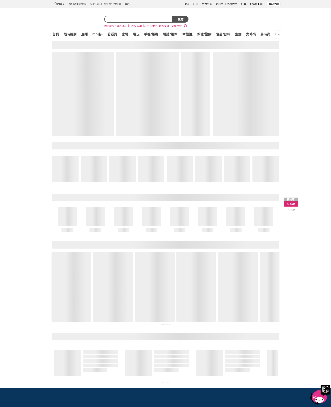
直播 (84, 34)
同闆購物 (177, 26)
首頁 (55, 34)
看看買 (112, 34)
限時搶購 (70, 34)
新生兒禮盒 (150, 26)
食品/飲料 (223, 34)
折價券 (244, 4)
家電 (125, 34)
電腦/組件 (170, 34)
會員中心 (207, 4)
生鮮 (238, 34)
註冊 (195, 4)
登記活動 (274, 4)
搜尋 (181, 19)
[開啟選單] (278, 34)
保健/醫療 (204, 34)
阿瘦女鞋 (164, 26)
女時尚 (251, 34)
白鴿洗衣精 (135, 26)
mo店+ (97, 34)
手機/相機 (151, 34)
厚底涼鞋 (122, 26)
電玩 (136, 34)
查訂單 (219, 4)
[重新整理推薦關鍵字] (185, 25)
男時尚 (265, 34)
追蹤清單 (232, 4)
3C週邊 (187, 34)
